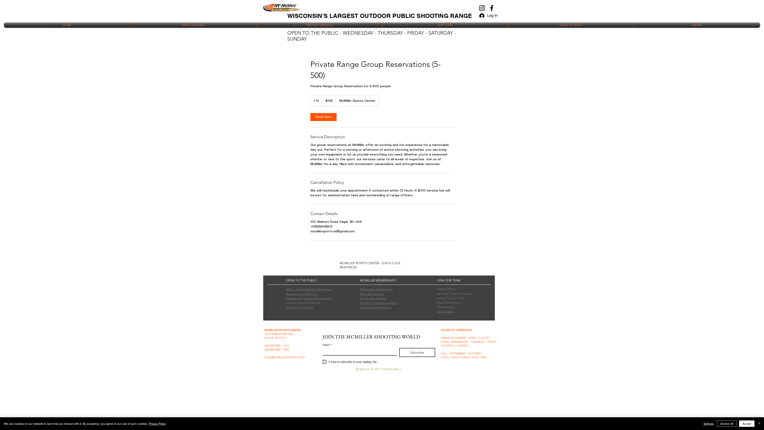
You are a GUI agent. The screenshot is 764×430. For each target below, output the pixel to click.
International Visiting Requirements (309, 298)
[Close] (759, 423)
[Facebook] (492, 8)
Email (327, 344)
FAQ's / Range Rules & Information (309, 289)
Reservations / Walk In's (302, 294)
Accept (747, 424)
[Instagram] (482, 8)
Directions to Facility (300, 307)
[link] (323, 117)
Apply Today (445, 311)
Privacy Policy (157, 424)
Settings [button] (709, 424)
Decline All (726, 424)
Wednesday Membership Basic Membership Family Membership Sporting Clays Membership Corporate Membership (378, 298)
